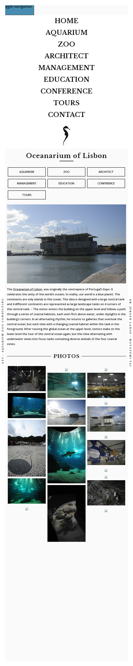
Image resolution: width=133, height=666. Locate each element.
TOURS (66, 103)
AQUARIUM (67, 33)
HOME (66, 21)
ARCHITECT (66, 56)
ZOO (66, 44)
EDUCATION (67, 79)
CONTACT (66, 115)
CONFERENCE (66, 91)
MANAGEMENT (66, 68)
